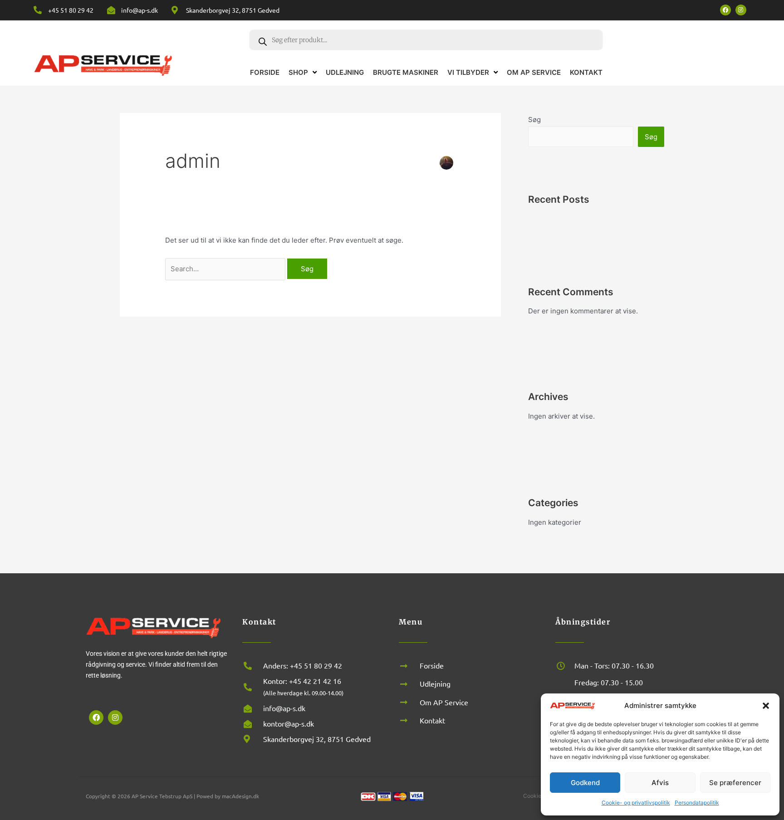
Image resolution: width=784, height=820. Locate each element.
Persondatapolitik (697, 802)
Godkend (585, 782)
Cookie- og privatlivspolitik (636, 802)
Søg (534, 119)
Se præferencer (735, 782)
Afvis (660, 782)
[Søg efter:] (226, 268)
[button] (765, 705)
